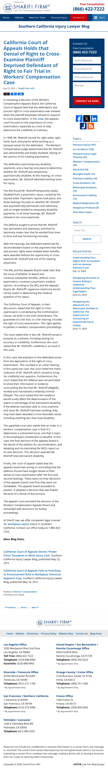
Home (6, 17)
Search (87, 238)
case (41, 118)
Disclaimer (33, 633)
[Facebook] (79, 118)
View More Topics (82, 212)
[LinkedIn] (94, 118)
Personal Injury (59, 17)
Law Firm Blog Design (88, 764)
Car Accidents (83, 149)
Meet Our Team (37, 17)
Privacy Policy (48, 633)
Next (35, 607)
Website (19, 17)
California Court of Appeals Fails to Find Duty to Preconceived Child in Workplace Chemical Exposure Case (32, 574)
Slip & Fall (80, 169)
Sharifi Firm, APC (31, 764)
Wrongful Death (84, 174)
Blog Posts (96, 633)
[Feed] (90, 126)
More (102, 17)
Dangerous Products (86, 207)
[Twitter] (86, 118)
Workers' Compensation (25, 591)
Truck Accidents (84, 182)
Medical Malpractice (86, 203)
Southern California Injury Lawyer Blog (27, 7)
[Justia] (83, 126)
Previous (10, 607)
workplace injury (18, 524)
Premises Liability (85, 178)
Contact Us (79, 17)
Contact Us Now (87, 101)
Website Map (66, 633)
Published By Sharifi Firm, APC (88, 7)
